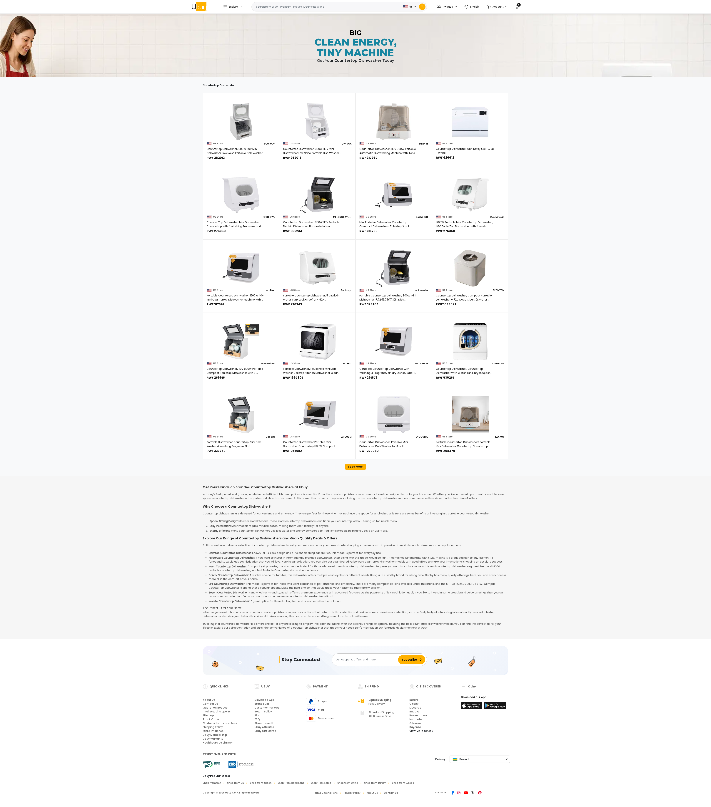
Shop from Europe (403, 783)
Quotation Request (215, 707)
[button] (447, 6)
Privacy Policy (352, 793)
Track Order (211, 719)
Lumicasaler (420, 290)
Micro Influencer (214, 731)
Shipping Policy (213, 727)
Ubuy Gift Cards (265, 731)
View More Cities (420, 731)
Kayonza (415, 727)
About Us (209, 700)
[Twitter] (473, 793)
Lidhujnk (270, 436)
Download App (264, 700)
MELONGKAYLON (342, 217)
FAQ (257, 719)
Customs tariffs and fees (220, 723)
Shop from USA (212, 783)
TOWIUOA (269, 143)
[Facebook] (452, 793)
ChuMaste (498, 363)
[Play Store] (495, 706)
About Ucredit (263, 723)
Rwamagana (418, 715)
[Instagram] (459, 793)
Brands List (261, 704)
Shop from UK (235, 783)
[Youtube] (466, 793)
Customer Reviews (266, 707)
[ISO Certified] (239, 764)
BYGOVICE (422, 436)
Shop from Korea (321, 783)
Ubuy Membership (215, 735)
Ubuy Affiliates (264, 727)
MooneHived (268, 363)
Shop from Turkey (375, 783)
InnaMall (270, 290)
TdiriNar (423, 143)
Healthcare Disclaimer (218, 742)
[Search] (422, 7)
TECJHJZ (346, 363)
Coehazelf (421, 217)
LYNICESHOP (420, 363)
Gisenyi (414, 704)
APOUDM (346, 436)
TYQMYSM (498, 290)
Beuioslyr (346, 290)
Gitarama (416, 723)
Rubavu (414, 711)
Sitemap (208, 715)
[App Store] (472, 706)
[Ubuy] (199, 6)
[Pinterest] (480, 793)
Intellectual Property (217, 711)
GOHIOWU (269, 217)
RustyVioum (497, 217)
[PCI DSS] (211, 764)
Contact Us (210, 704)
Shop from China (347, 783)
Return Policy (263, 711)
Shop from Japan (260, 783)
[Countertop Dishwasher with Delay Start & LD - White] (470, 121)
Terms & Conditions (325, 793)
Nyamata (415, 719)
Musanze (415, 707)
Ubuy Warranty (213, 739)
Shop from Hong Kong (291, 783)
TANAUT (499, 436)
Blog (257, 715)
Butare (413, 700)
